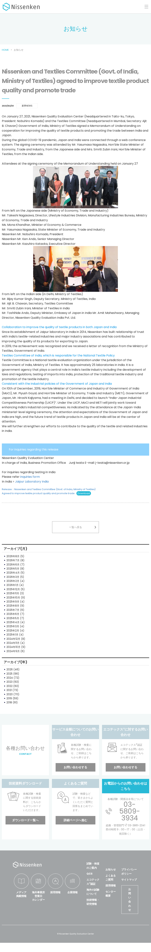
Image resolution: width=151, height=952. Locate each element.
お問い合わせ (129, 899)
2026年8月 (13, 556)
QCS (89, 874)
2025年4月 (13, 622)
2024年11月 (13, 643)
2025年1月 (12, 634)
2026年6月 (13, 564)
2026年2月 (12, 581)
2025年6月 (12, 614)
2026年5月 (12, 568)
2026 (9, 669)
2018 (9, 702)
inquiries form (30, 477)
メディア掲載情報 (21, 894)
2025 (9, 674)
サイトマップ (129, 879)
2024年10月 (13, 647)
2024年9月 (13, 651)
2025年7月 (12, 610)
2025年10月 (13, 597)
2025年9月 (12, 601)
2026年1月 (12, 585)
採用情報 (55, 892)
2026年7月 (13, 560)
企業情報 (72, 892)
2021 (9, 690)
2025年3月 (12, 626)
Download (84, 493)
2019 (9, 698)
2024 (9, 678)
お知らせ (111, 869)
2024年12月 (13, 639)
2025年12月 (13, 589)
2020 (9, 694)
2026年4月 (13, 573)
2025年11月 (12, 593)
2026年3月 (12, 577)
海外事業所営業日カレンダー (38, 895)
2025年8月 (12, 606)
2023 (9, 682)
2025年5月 (12, 618)
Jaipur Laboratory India (32, 481)
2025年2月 (12, 630)
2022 (9, 686)
